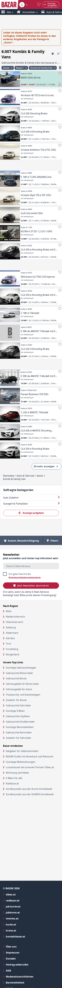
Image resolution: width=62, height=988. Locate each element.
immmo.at (24, 918)
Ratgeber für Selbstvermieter (32, 751)
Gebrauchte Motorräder (19, 673)
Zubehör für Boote (16, 700)
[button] (23, 5)
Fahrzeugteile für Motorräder (22, 683)
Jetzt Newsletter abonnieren (33, 585)
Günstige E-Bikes (15, 710)
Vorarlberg (12, 649)
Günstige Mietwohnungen (32, 762)
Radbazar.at (24, 783)
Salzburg (11, 627)
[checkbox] (31, 575)
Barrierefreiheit (27, 982)
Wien (8, 611)
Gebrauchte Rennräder (19, 732)
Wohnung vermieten (29, 772)
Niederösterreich (15, 616)
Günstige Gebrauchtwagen (21, 667)
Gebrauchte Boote (16, 678)
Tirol (8, 643)
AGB (20, 970)
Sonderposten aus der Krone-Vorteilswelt (32, 789)
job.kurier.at (25, 906)
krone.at (23, 930)
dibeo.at (23, 894)
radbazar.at (25, 900)
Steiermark (12, 632)
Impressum (25, 952)
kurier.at (23, 924)
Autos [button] (6, 67)
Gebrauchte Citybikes (18, 716)
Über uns (11, 946)
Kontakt (11, 958)
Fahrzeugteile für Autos (19, 689)
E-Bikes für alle (25, 778)
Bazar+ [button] (20, 67)
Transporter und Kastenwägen (23, 694)
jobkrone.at (25, 912)
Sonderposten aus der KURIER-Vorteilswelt (32, 794)
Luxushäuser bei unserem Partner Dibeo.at (32, 767)
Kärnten (10, 638)
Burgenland (12, 654)
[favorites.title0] (38, 5)
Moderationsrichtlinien (19, 976)
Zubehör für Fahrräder (18, 737)
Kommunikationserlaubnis (25, 577)
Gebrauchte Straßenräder (20, 721)
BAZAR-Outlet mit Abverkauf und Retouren (32, 756)
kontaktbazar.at (27, 936)
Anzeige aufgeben (33, 513)
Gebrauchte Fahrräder (18, 705)
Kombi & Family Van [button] (41, 67)
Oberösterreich (14, 622)
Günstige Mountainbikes (19, 727)
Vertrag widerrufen (17, 964)
